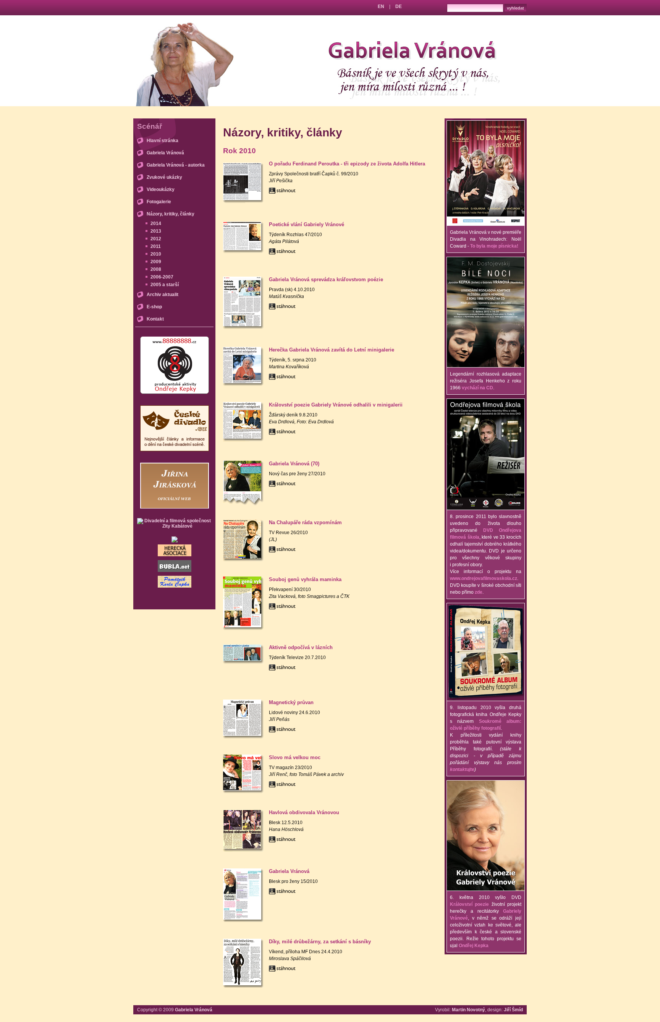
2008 (155, 269)
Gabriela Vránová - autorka (176, 165)
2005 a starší (164, 284)
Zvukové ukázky (164, 177)
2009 (155, 261)
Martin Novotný (468, 1009)
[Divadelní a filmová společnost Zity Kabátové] (174, 526)
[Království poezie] (485, 889)
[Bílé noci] (485, 365)
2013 (155, 231)
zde (478, 592)
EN (381, 6)
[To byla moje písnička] (485, 224)
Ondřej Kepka (474, 945)
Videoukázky (161, 189)
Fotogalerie (159, 201)
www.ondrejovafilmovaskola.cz (483, 578)
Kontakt (155, 319)
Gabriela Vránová (165, 152)
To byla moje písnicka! (494, 246)
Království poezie (469, 904)
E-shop (154, 306)
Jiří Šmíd (513, 1009)
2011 (155, 246)
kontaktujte (462, 769)
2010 (155, 254)
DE (398, 6)
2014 (155, 223)
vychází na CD (477, 387)
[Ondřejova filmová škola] (485, 508)
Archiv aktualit (162, 294)
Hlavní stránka (162, 140)
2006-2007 (161, 277)
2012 (155, 238)
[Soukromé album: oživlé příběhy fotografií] (485, 699)
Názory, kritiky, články (170, 214)
